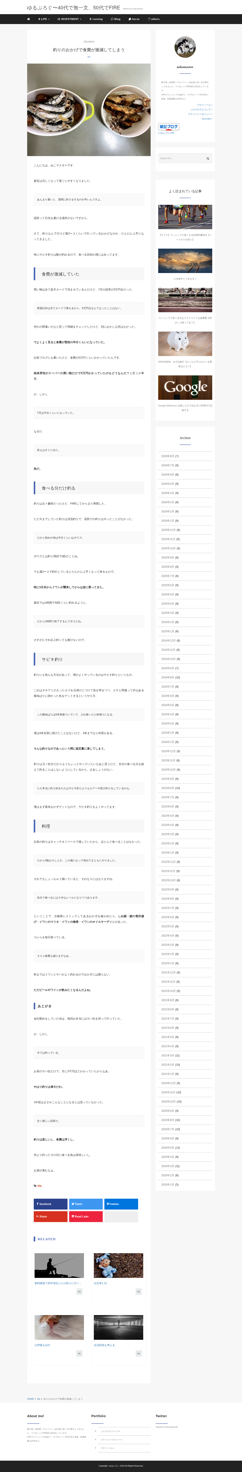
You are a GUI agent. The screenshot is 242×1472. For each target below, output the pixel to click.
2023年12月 (168, 751)
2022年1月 (167, 963)
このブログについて (201, 109)
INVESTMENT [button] (70, 19)
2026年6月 (167, 474)
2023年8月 (167, 788)
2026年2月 (167, 511)
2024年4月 (167, 714)
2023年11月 (168, 760)
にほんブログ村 (166, 133)
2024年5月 (167, 705)
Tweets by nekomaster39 (167, 1427)
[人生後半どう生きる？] (185, 260)
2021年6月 (167, 1027)
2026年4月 (167, 493)
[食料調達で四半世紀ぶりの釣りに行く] (59, 1265)
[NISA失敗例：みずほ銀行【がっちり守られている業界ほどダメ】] (185, 343)
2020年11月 (168, 1092)
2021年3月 (167, 1055)
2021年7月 (167, 1018)
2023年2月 (167, 843)
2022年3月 (167, 944)
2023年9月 (167, 778)
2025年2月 (167, 622)
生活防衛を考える (104, 1345)
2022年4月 (167, 935)
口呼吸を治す (42, 1345)
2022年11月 (168, 871)
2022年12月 (168, 861)
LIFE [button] (44, 19)
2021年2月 (167, 1064)
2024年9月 (167, 668)
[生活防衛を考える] (118, 1327)
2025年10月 (168, 548)
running (97, 19)
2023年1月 (167, 852)
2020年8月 (167, 1120)
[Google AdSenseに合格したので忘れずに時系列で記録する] (185, 387)
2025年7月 (167, 576)
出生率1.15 (100, 1283)
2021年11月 (168, 981)
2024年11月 (168, 649)
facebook (45, 1204)
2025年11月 (168, 539)
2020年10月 (168, 1101)
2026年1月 (167, 520)
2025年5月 (167, 594)
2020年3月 (167, 1166)
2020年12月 (168, 1083)
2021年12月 (168, 972)
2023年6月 (167, 806)
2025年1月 (167, 631)
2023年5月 (167, 815)
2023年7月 (167, 797)
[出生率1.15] (118, 1265)
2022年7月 (167, 908)
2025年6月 (167, 585)
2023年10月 (168, 769)
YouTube (207, 118)
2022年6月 (167, 917)
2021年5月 (167, 1037)
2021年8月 (167, 1009)
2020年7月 (167, 1129)
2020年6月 (167, 1138)
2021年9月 (167, 1000)
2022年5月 (167, 926)
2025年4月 (167, 603)
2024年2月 (167, 732)
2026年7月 (167, 465)
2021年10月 (168, 991)
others (155, 19)
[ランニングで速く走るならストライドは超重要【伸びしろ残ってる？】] (185, 300)
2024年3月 (167, 723)
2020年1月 (167, 1184)
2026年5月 (167, 483)
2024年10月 (168, 659)
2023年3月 (167, 834)
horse (135, 19)
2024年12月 (168, 640)
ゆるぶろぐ (114, 1466)
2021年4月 (167, 1046)
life (89, 57)
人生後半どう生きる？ (185, 278)
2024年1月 (167, 742)
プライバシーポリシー (200, 114)
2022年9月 (167, 889)
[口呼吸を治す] (59, 1327)
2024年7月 (167, 686)
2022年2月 (167, 954)
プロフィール (204, 105)
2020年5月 (167, 1147)
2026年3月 (167, 502)
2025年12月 (168, 530)
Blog (117, 19)
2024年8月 (167, 677)
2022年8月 (167, 898)
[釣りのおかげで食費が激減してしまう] (89, 110)
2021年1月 (167, 1074)
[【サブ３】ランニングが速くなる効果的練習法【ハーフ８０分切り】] (185, 217)
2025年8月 (167, 566)
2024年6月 (167, 695)
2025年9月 (167, 557)
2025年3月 (167, 612)
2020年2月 (167, 1175)
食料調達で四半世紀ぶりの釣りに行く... (58, 1283)
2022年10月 (168, 880)
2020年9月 (167, 1110)
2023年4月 (167, 825)
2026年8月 (167, 456)
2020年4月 (167, 1157)
